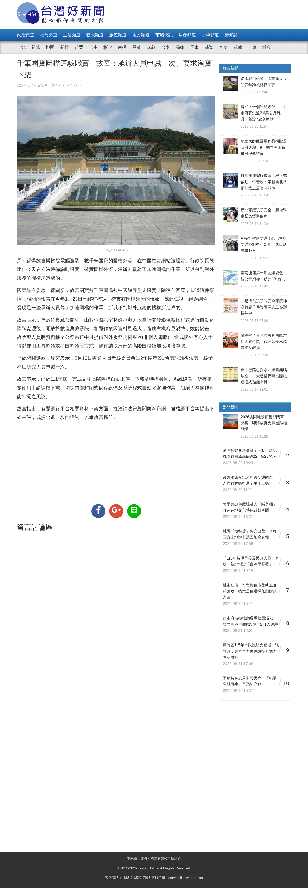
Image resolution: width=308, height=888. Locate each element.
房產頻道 (187, 34)
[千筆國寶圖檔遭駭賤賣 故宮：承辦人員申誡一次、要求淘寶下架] (98, 511)
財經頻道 (210, 34)
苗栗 (79, 47)
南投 (122, 47)
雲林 (136, 47)
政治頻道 (25, 34)
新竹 (64, 47)
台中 (93, 47)
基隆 (209, 47)
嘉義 (151, 47)
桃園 (50, 47)
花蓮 (237, 47)
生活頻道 (71, 34)
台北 (21, 47)
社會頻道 (48, 34)
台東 (252, 47)
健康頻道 (94, 34)
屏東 (194, 47)
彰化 (107, 47)
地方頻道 (141, 34)
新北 (35, 47)
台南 (165, 47)
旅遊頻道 (118, 34)
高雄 (180, 47)
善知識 (231, 34)
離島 (266, 47)
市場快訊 (164, 34)
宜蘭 (223, 47)
